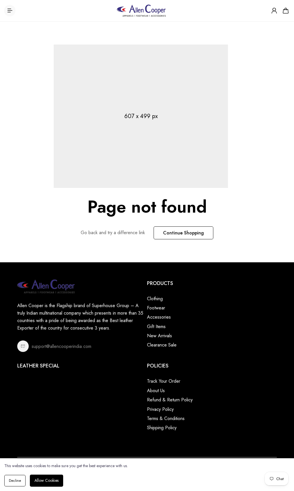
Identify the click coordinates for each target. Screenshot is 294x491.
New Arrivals (159, 335)
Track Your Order (163, 381)
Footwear (156, 308)
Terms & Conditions (166, 418)
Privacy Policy (160, 409)
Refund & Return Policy (170, 399)
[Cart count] (285, 11)
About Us (156, 390)
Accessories (159, 317)
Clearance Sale (162, 345)
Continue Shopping (183, 233)
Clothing (155, 298)
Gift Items (156, 326)
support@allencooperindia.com (61, 346)
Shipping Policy (162, 427)
